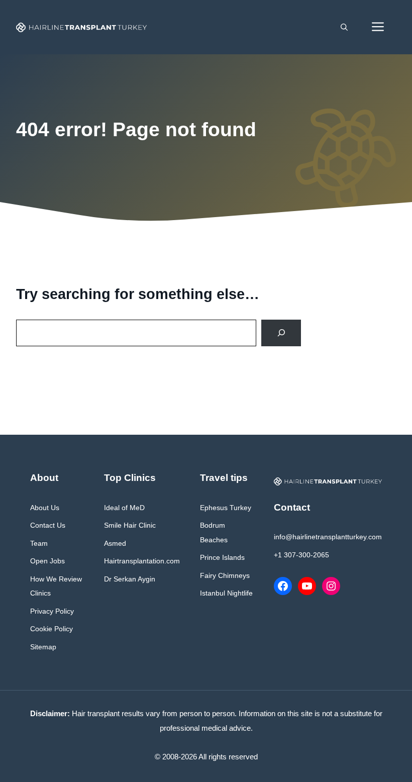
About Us (44, 508)
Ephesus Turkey (225, 508)
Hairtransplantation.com (142, 561)
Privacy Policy (52, 611)
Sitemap (43, 647)
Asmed (115, 543)
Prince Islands (222, 557)
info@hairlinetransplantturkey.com (328, 537)
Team (39, 543)
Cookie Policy (51, 629)
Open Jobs (47, 561)
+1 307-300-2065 (301, 555)
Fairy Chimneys (225, 575)
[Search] (281, 333)
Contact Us (47, 525)
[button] (344, 27)
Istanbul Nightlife (226, 593)
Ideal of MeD (124, 508)
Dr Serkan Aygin (129, 579)
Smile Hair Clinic (130, 525)
